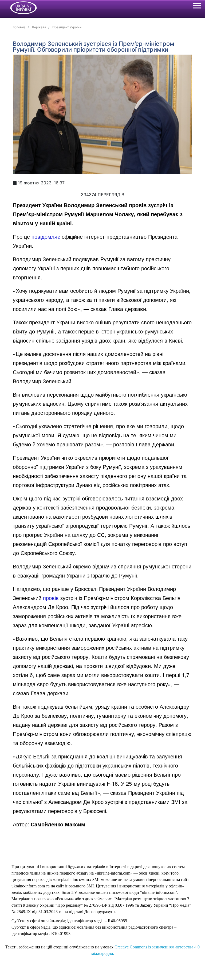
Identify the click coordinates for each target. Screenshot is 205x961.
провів (51, 598)
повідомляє (45, 236)
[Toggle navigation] (196, 7)
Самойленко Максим (58, 824)
